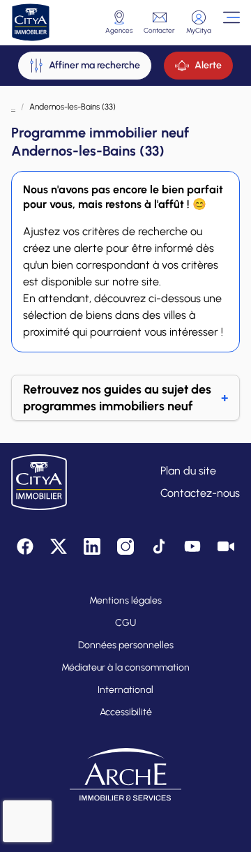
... (13, 107)
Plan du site (188, 470)
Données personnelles (126, 645)
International (125, 690)
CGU (125, 623)
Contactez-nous (200, 493)
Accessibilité (126, 712)
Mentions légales (125, 600)
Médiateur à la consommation (125, 667)
